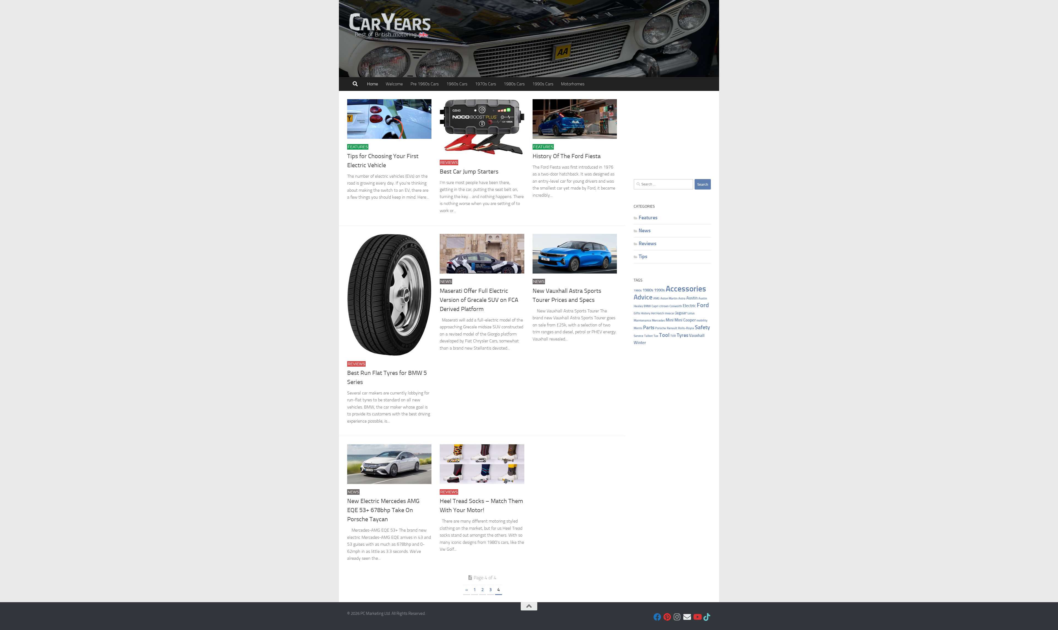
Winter (640, 342)
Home (372, 83)
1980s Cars (514, 83)
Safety (702, 327)
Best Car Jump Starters (469, 171)
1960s (638, 290)
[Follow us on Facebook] (657, 617)
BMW (647, 306)
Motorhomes (572, 83)
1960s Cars (456, 83)
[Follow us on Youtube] (697, 617)
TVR (673, 336)
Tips (643, 256)
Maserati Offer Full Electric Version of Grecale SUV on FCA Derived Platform (479, 300)
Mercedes (658, 320)
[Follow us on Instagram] (677, 617)
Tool (664, 335)
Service (638, 336)
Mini (670, 320)
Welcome (394, 83)
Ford (703, 305)
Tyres (682, 335)
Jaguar (681, 312)
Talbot (648, 336)
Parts (648, 327)
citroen (664, 306)
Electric (689, 305)
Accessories (686, 288)
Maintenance (642, 320)
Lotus (691, 313)
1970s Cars (485, 83)
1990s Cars (542, 83)
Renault (672, 328)
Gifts (637, 313)
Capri (655, 306)
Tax (656, 336)
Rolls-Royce (686, 328)
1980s (648, 290)
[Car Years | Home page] (390, 25)
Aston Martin (669, 298)
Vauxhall (697, 335)
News (446, 281)
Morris (638, 328)
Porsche (660, 328)
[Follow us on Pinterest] (667, 617)
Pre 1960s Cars (425, 83)
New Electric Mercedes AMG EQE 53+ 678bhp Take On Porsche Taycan (383, 510)
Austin (692, 298)
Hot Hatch (657, 313)
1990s (659, 290)
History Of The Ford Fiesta (567, 156)
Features (358, 147)
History (645, 313)
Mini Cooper (685, 320)
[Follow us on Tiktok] (707, 617)
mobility (702, 320)
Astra (681, 298)
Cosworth (676, 306)
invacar (669, 313)
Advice (643, 297)
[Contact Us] (687, 617)
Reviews (449, 162)
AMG (656, 298)
